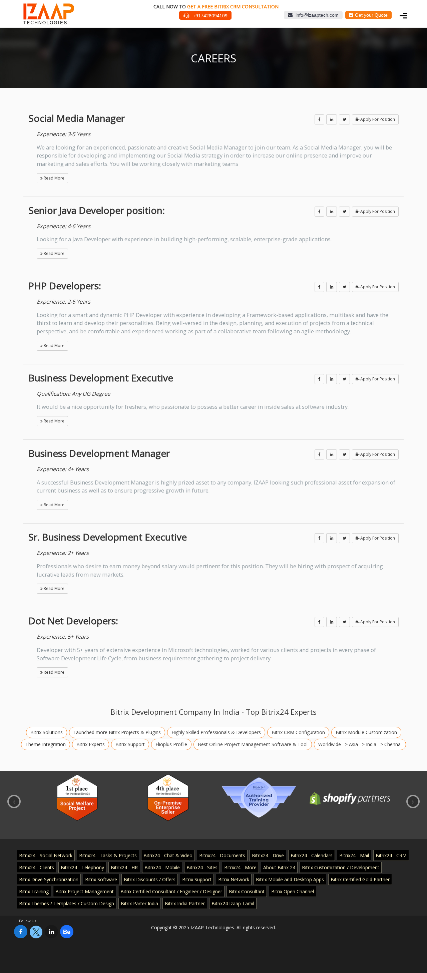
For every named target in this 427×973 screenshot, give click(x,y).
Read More (53, 178)
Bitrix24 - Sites (202, 867)
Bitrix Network (233, 879)
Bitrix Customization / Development (340, 867)
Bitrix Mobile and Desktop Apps (290, 879)
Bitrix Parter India (139, 903)
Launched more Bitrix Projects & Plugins (117, 732)
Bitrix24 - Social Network (45, 855)
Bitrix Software (101, 879)
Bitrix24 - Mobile (162, 867)
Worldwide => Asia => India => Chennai (360, 744)
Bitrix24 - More (240, 867)
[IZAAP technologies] (48, 21)
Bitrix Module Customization (366, 732)
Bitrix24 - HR (124, 867)
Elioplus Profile (171, 744)
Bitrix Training (34, 891)
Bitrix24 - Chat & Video (167, 855)
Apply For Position (377, 119)
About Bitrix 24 (279, 867)
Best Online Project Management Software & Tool (253, 744)
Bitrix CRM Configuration (298, 732)
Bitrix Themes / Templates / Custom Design (66, 903)
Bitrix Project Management (84, 891)
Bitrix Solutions (46, 732)
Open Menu (404, 15)
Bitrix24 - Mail (354, 855)
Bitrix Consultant (247, 891)
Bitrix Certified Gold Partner (360, 879)
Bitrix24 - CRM (391, 855)
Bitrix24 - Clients (36, 867)
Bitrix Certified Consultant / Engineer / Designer (171, 891)
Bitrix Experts (90, 744)
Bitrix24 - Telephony (82, 867)
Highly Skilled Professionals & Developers (216, 732)
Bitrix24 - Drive (268, 855)
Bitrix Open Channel (292, 891)
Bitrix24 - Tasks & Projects (108, 855)
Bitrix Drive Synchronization (48, 879)
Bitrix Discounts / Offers (149, 879)
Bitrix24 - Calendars (312, 855)
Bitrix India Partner (185, 903)
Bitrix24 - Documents (222, 855)
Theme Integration (45, 744)
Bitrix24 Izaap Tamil (232, 903)
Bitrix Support (130, 744)
